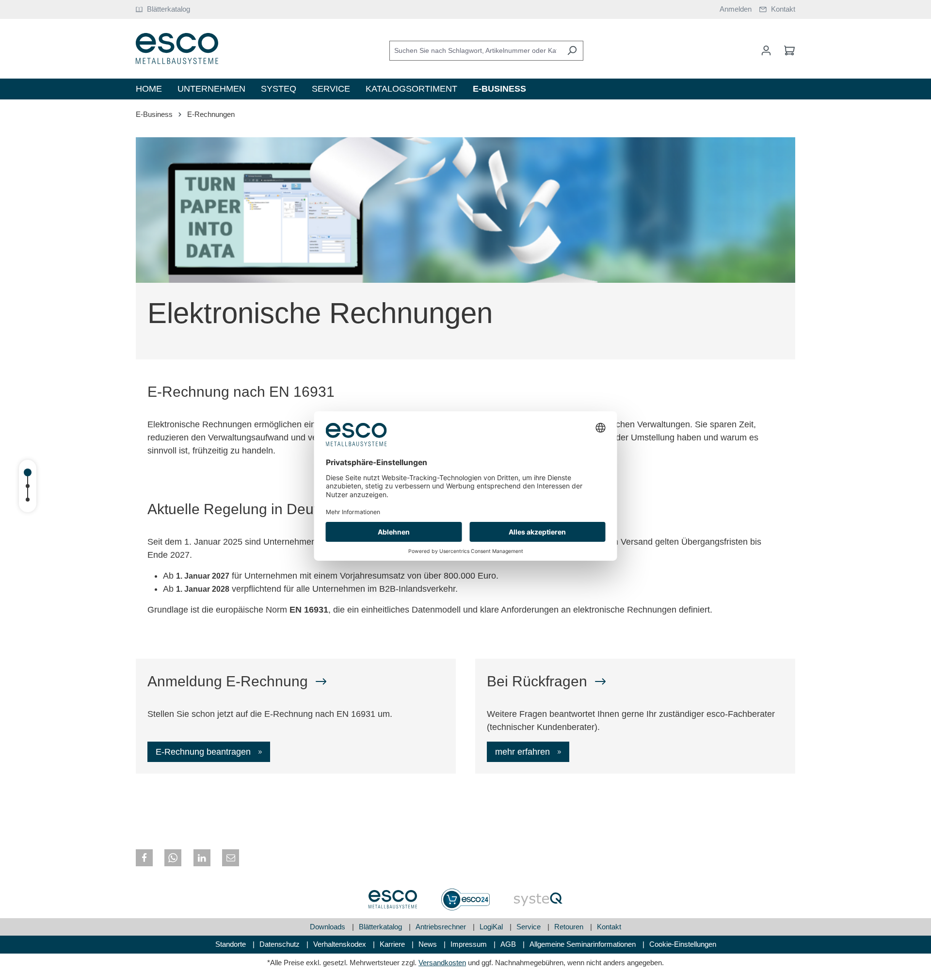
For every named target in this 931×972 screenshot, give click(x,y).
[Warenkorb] (786, 50)
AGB (509, 944)
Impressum (469, 944)
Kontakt (609, 927)
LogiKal (492, 927)
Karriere (393, 944)
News (428, 944)
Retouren (569, 927)
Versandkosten (442, 962)
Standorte (231, 944)
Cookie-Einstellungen (682, 944)
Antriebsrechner (442, 927)
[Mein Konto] (766, 50)
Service (529, 927)
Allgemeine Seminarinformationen (584, 944)
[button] (144, 857)
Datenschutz (280, 944)
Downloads (328, 927)
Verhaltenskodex (340, 944)
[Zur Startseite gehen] (177, 49)
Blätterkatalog (381, 927)
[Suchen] (572, 51)
